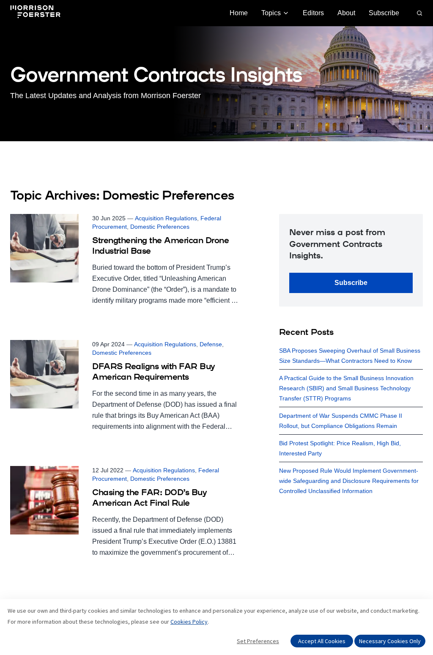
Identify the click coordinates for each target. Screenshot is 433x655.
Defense (211, 344)
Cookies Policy (189, 621)
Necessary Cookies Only (390, 641)
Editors (313, 12)
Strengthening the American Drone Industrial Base (160, 246)
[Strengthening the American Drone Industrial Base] (124, 260)
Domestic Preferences (159, 226)
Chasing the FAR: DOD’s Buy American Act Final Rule (149, 498)
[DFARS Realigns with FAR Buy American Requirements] (124, 386)
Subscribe (384, 12)
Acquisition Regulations (166, 218)
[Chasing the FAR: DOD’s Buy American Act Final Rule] (124, 512)
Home (239, 12)
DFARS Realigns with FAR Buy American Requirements (153, 372)
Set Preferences (258, 641)
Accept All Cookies (321, 641)
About (346, 12)
